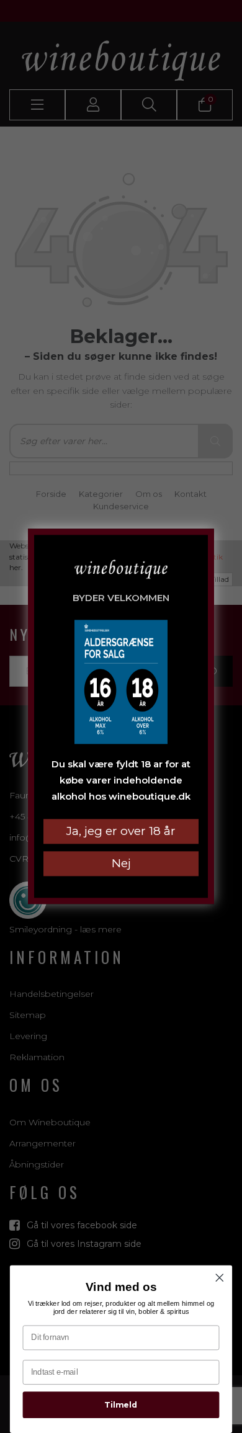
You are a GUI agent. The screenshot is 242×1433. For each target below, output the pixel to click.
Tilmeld (120, 1404)
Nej (121, 864)
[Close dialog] (219, 1278)
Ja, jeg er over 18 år (121, 831)
